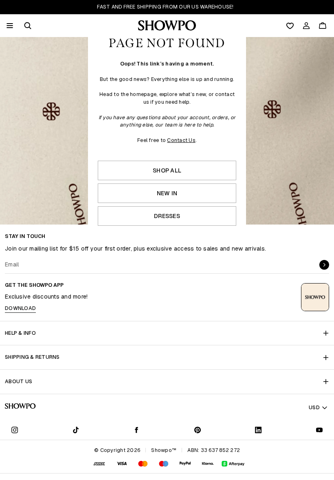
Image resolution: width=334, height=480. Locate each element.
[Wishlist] (290, 25)
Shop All (167, 170)
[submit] (324, 265)
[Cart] (322, 25)
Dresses (167, 216)
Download (20, 308)
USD (314, 407)
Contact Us (181, 140)
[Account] (306, 25)
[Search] (27, 25)
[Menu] (10, 26)
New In (167, 193)
